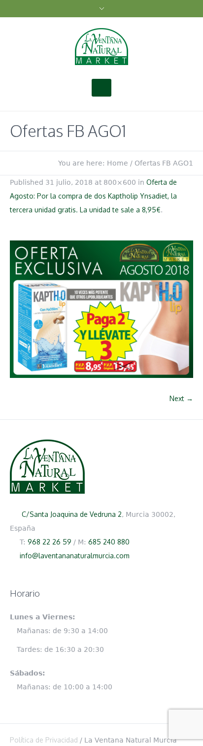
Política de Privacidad (44, 740)
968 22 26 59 (49, 542)
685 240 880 (109, 542)
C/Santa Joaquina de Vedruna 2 (72, 514)
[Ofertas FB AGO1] (101, 309)
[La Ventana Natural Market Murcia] (101, 46)
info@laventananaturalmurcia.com (75, 555)
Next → (181, 398)
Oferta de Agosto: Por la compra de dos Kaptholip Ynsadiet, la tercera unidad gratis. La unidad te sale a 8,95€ (93, 196)
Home (117, 163)
